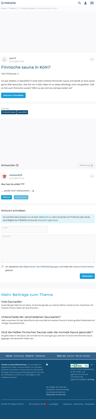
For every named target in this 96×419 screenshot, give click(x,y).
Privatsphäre (90, 404)
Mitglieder (29, 356)
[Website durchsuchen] (80, 3)
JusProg (91, 379)
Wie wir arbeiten (83, 356)
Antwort (7, 236)
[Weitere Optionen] (92, 59)
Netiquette (40, 356)
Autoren (70, 356)
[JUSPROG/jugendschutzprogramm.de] (79, 366)
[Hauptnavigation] (92, 3)
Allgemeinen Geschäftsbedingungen (41, 266)
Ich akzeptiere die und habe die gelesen (49, 268)
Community (19, 356)
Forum (4, 8)
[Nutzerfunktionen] (85, 3)
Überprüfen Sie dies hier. (56, 394)
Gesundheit (22, 112)
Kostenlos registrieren (48, 220)
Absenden (87, 276)
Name (5, 228)
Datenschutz (78, 404)
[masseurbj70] (5, 176)
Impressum (67, 404)
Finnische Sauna (28, 8)
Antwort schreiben (13, 95)
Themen (12, 8)
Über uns (61, 356)
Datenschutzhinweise (83, 266)
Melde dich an (45, 217)
